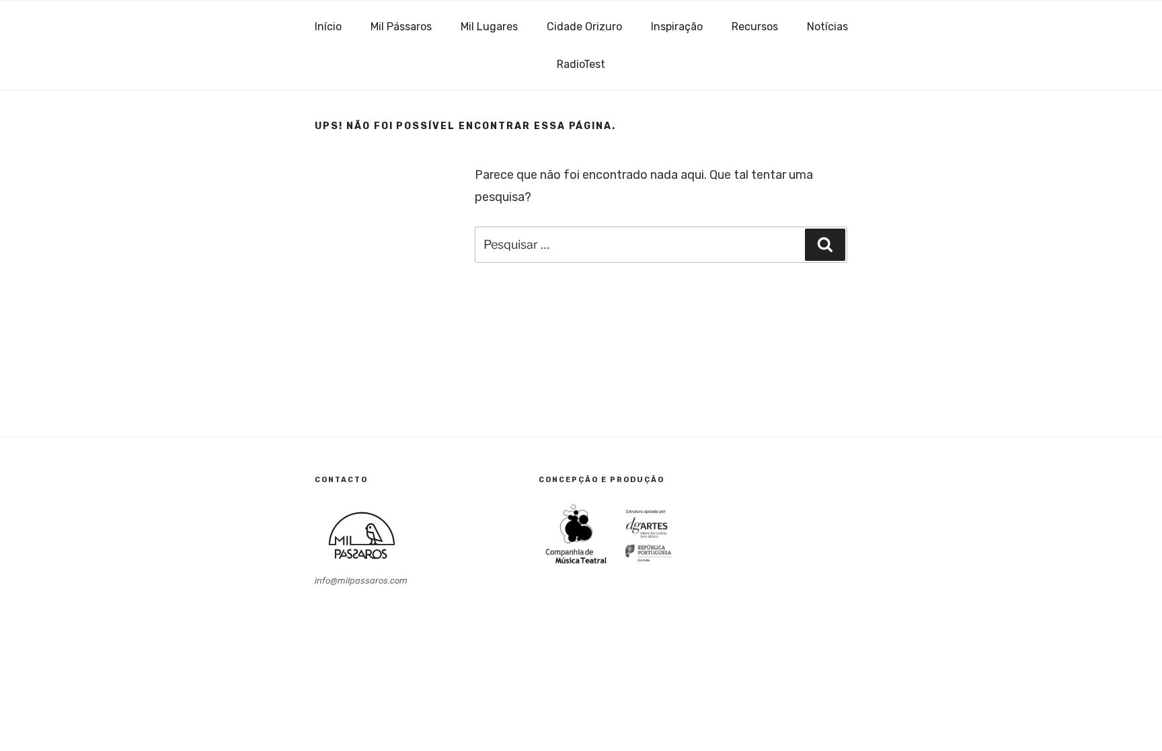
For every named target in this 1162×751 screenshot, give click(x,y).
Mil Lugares (489, 26)
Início (328, 26)
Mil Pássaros (401, 26)
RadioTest (581, 64)
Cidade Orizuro (584, 26)
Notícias (827, 26)
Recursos (755, 26)
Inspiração (677, 26)
